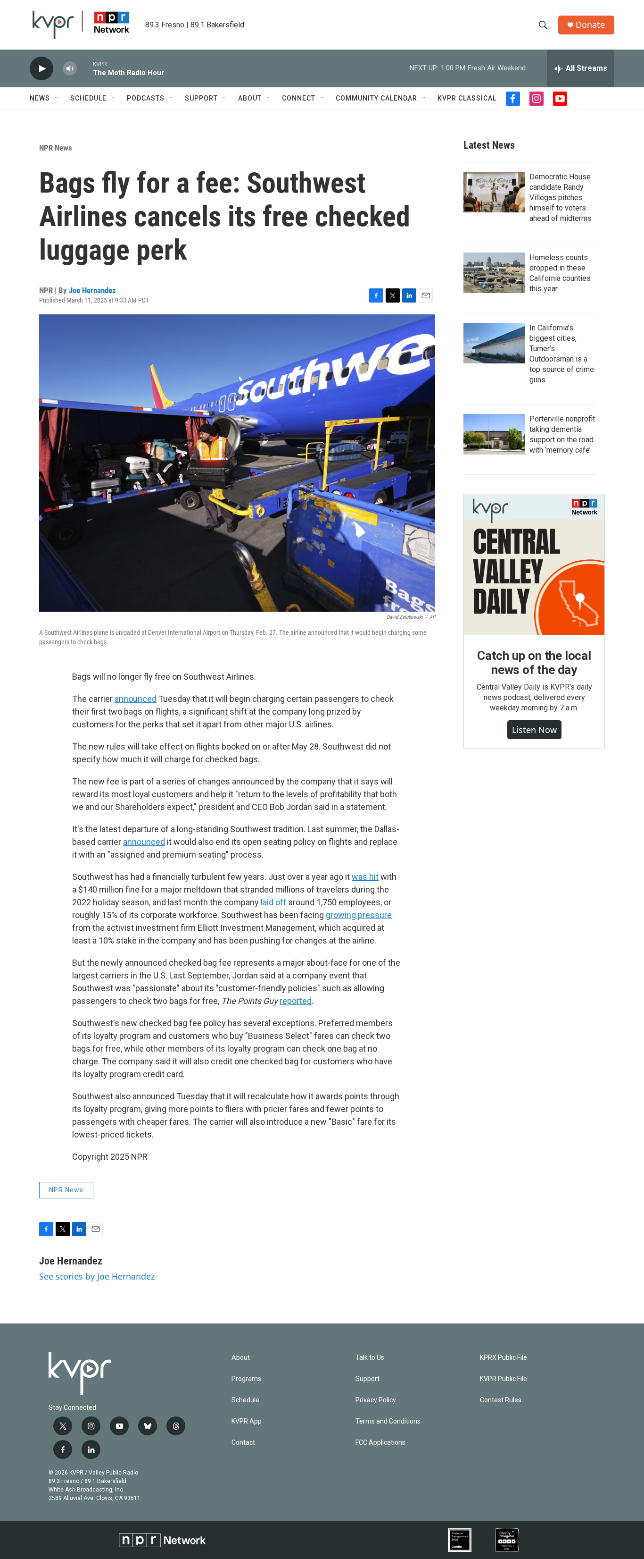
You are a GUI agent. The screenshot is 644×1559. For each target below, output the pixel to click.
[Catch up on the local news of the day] (534, 564)
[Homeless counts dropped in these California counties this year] (494, 273)
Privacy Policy (375, 1400)
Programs (246, 1378)
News (40, 98)
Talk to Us (369, 1357)
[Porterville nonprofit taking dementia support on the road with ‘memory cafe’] (494, 434)
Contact (243, 1442)
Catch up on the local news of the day (534, 663)
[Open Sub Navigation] (57, 98)
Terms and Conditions (388, 1421)
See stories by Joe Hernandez (97, 1276)
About (250, 98)
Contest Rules (500, 1400)
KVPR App (246, 1421)
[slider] (84, 68)
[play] (41, 68)
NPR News (55, 147)
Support (201, 98)
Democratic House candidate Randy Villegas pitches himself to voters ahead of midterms (560, 197)
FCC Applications (380, 1442)
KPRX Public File (503, 1357)
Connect (298, 98)
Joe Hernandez (92, 290)
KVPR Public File (503, 1378)
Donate (590, 25)
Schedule (88, 98)
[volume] (70, 68)
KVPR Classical (467, 98)
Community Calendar (376, 98)
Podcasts (146, 98)
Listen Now (534, 729)
